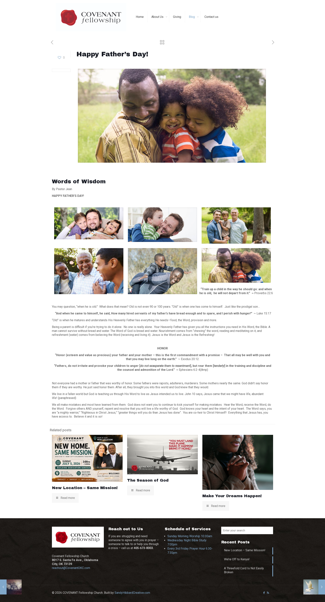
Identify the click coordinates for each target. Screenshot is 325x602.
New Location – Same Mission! (85, 488)
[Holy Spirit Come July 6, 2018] (314, 586)
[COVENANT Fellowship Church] (91, 17)
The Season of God (148, 480)
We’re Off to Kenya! (237, 559)
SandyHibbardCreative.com (132, 592)
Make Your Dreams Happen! (232, 496)
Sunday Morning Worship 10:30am (189, 536)
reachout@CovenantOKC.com (71, 568)
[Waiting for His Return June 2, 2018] (11, 586)
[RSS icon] (268, 592)
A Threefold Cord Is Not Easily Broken (244, 570)
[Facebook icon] (264, 592)
